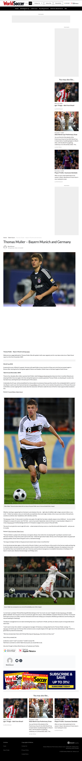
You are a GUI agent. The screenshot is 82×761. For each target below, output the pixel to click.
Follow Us (37, 3)
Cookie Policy (25, 754)
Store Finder (6, 750)
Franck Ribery (34, 385)
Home (16, 8)
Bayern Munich (43, 376)
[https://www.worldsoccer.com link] (20, 660)
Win (66, 8)
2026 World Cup (24, 8)
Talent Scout (11, 237)
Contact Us (24, 746)
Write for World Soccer (56, 8)
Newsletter (58, 3)
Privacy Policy (25, 750)
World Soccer (11, 246)
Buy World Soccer (44, 8)
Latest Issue (34, 8)
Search (30, 3)
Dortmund (11, 522)
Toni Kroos (63, 613)
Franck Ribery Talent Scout (15, 392)
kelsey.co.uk (76, 751)
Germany (27, 351)
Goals (4, 746)
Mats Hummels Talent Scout (16, 531)
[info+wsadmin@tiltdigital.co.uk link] (16, 660)
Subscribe (48, 3)
